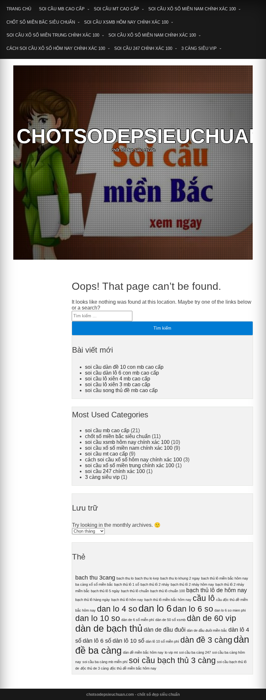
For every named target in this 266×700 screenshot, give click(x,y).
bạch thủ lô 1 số (126, 584)
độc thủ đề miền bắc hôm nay (133, 668)
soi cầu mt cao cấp (116, 8)
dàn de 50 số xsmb (170, 620)
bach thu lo (125, 578)
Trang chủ (18, 8)
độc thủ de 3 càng (94, 668)
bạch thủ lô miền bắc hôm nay (167, 600)
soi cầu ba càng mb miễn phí (104, 662)
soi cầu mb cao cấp (62, 8)
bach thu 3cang (95, 577)
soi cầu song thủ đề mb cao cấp (121, 390)
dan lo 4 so (117, 608)
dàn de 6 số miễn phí (137, 620)
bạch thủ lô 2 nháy (154, 584)
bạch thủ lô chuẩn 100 (167, 591)
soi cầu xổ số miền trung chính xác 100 (52, 35)
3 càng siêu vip (199, 48)
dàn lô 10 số (128, 641)
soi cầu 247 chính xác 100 (143, 48)
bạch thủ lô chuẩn (135, 591)
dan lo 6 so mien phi (230, 610)
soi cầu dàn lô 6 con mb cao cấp (122, 373)
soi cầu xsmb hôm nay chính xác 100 (126, 22)
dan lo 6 (155, 608)
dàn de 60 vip (211, 618)
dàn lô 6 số (97, 641)
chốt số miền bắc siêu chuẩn (40, 22)
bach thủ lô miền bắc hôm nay (224, 578)
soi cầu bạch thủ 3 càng (172, 660)
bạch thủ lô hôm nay (127, 600)
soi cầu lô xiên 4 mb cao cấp (117, 378)
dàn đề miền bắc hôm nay (143, 652)
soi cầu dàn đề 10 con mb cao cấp (124, 367)
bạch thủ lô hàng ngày (92, 600)
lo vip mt (171, 652)
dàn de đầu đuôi (165, 630)
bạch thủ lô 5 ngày (105, 591)
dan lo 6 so (193, 608)
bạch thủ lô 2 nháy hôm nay (192, 584)
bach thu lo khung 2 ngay (180, 578)
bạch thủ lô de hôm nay (216, 590)
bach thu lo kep (147, 578)
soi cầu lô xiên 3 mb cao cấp (117, 384)
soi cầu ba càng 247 (195, 652)
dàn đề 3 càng (206, 640)
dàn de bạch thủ (108, 628)
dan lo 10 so (97, 618)
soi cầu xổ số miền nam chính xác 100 (192, 8)
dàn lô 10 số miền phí (162, 641)
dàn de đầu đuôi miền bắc (207, 630)
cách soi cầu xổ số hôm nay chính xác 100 (55, 48)
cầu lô (204, 598)
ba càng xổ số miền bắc (94, 584)
